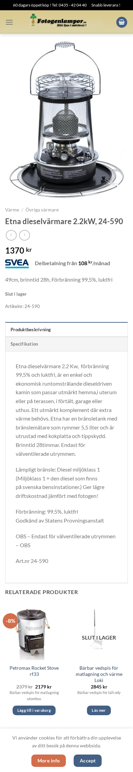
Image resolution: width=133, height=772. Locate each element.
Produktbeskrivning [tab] (31, 329)
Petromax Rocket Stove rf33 (34, 671)
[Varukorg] (121, 22)
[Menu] (9, 22)
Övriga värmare (42, 210)
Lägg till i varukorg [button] (34, 710)
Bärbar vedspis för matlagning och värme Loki (99, 674)
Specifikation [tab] (24, 344)
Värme (12, 210)
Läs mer (99, 710)
